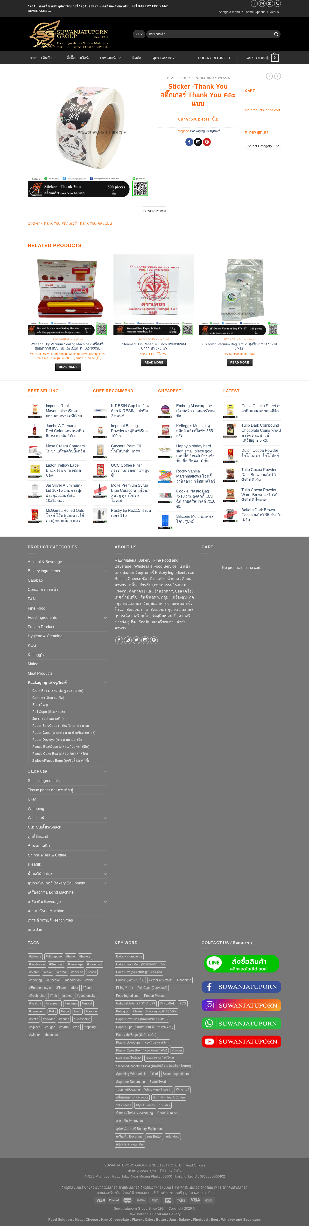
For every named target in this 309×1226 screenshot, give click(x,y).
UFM (32, 799)
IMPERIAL (167, 1003)
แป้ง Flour (172, 1136)
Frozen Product (41, 627)
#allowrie (35, 956)
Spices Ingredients (44, 781)
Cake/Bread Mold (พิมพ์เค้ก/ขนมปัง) (140, 964)
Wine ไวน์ (36, 818)
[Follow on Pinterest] (154, 640)
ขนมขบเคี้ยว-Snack (44, 827)
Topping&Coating (128, 1089)
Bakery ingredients (44, 571)
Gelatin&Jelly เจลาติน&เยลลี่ (135, 1003)
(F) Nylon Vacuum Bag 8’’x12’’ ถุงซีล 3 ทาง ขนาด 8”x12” (239, 346)
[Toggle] (105, 571)
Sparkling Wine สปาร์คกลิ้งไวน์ (137, 1074)
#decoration (72, 980)
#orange (91, 1011)
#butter (34, 972)
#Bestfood (56, 964)
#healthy (35, 1003)
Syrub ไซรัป (157, 1082)
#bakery (85, 956)
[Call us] (277, 3)
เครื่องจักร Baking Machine (51, 892)
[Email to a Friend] (198, 142)
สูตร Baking (163, 58)
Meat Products (40, 673)
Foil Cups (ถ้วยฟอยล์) (48, 712)
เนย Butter (154, 1136)
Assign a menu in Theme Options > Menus (249, 12)
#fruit (53, 995)
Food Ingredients (42, 617)
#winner (34, 1035)
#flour (74, 988)
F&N (32, 599)
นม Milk (34, 864)
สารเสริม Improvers (129, 1121)
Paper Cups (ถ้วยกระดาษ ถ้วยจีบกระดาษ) (64, 732)
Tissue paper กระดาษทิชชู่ (50, 790)
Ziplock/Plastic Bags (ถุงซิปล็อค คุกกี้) (60, 760)
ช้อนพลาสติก (39, 846)
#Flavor (61, 988)
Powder (177, 1050)
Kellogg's (36, 655)
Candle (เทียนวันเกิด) (48, 698)
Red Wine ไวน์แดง (128, 1058)
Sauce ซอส (37, 771)
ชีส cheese (123, 1105)
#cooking (35, 980)
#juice (65, 1011)
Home (170, 78)
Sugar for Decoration (130, 1082)
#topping (90, 1027)
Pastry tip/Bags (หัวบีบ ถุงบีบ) (136, 1035)
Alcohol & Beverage (45, 562)
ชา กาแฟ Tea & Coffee (47, 855)
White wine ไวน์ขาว (157, 1089)
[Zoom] (34, 191)
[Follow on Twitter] (136, 640)
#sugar (50, 1027)
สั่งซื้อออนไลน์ (78, 58)
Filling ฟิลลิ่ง (124, 988)
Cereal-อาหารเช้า (43, 589)
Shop (185, 78)
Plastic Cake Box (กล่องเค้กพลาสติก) (60, 753)
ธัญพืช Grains (145, 1105)
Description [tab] (154, 211)
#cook (92, 972)
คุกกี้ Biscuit (38, 837)
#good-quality (86, 995)
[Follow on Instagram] (262, 3)
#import (87, 1003)
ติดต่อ (136, 58)
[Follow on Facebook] (254, 3)
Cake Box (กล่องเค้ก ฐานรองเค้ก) (57, 691)
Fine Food (36, 608)
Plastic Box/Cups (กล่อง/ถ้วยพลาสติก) (60, 746)
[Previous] (28, 317)
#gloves (67, 995)
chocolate (51, 1035)
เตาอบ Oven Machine (46, 911)
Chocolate (184, 980)
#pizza (33, 1019)
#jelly (52, 1011)
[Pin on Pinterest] (207, 142)
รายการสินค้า (41, 58)
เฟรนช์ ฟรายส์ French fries (50, 920)
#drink (89, 980)
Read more (68, 366)
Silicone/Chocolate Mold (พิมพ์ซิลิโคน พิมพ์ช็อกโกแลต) (153, 1066)
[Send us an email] (269, 3)
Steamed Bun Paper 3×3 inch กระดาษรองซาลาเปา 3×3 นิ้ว (154, 346)
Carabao (35, 580)
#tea (76, 1027)
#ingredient (36, 1011)
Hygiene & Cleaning (45, 636)
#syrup (64, 1027)
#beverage (75, 964)
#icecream (53, 1003)
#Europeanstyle (40, 988)
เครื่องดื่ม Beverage (44, 902)
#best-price (37, 964)
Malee (33, 664)
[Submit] (276, 34)
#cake (47, 972)
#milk (77, 1011)
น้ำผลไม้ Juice (40, 874)
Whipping (36, 809)
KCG (32, 645)
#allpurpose (54, 956)
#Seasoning (82, 1019)
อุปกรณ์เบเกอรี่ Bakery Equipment (56, 883)
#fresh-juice (37, 995)
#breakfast (94, 964)
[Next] (279, 317)
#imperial (71, 1003)
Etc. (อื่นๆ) (40, 705)
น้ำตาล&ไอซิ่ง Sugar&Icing (134, 1113)
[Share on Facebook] (189, 142)
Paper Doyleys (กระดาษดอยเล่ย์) (57, 739)
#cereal (61, 972)
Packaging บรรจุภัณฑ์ (213, 78)
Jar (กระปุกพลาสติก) (48, 719)
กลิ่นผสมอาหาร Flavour (132, 1097)
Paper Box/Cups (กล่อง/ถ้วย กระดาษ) (60, 726)
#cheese (77, 972)
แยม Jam (35, 930)
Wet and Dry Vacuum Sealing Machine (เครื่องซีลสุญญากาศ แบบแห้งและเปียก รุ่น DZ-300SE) (68, 346)
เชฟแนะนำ (109, 58)
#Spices (35, 1027)
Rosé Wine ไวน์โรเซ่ (160, 1058)
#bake (70, 956)
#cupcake (53, 980)
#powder (49, 1019)
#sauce (64, 1019)
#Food (87, 988)
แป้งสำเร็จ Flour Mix (130, 1144)
